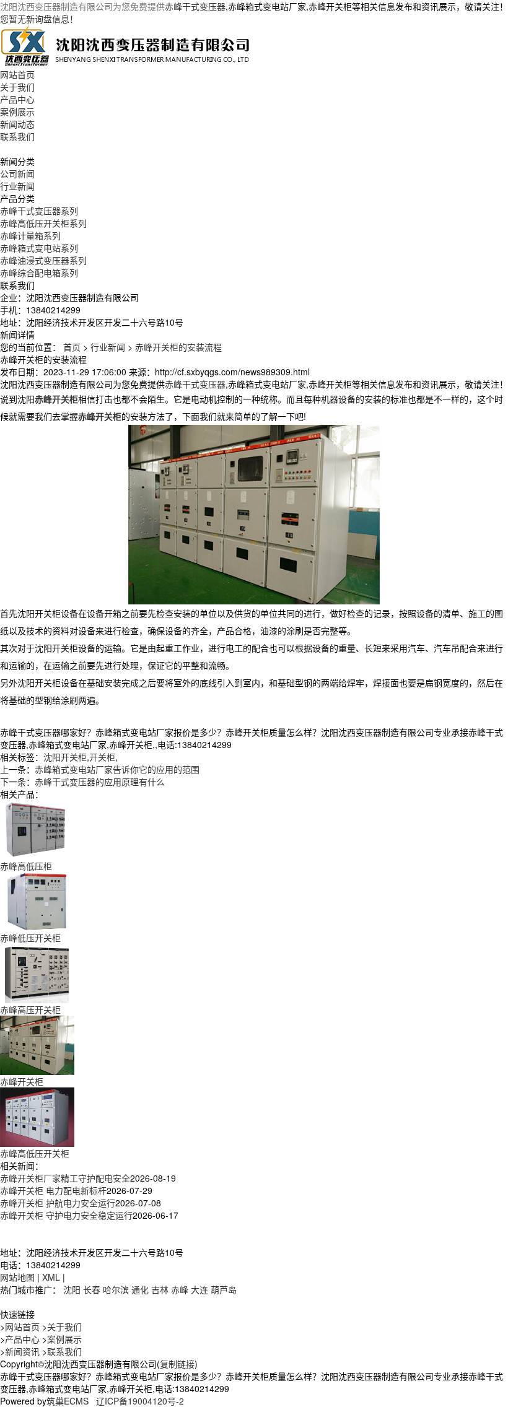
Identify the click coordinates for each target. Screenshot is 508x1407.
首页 (72, 347)
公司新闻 (17, 173)
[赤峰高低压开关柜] (37, 1116)
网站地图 (17, 1277)
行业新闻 (17, 186)
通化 (140, 1289)
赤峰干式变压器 (195, 6)
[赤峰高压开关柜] (37, 972)
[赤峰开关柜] (37, 1044)
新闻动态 (17, 124)
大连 (199, 1289)
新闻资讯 (22, 1351)
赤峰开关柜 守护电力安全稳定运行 (66, 1215)
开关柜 (102, 757)
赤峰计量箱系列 (30, 235)
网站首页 (17, 74)
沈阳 (72, 1289)
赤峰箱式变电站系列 (39, 248)
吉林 (160, 1289)
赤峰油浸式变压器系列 (43, 260)
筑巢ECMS (67, 1401)
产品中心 (17, 99)
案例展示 (17, 111)
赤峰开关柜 (21, 1081)
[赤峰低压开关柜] (37, 900)
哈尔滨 (116, 1289)
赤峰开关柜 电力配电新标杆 (53, 1190)
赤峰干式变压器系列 (39, 210)
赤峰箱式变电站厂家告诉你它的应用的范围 (117, 769)
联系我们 (17, 136)
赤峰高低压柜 (26, 866)
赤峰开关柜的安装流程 (178, 347)
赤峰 (179, 1289)
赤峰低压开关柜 (30, 937)
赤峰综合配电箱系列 (39, 272)
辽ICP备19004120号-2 (140, 1401)
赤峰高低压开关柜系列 (43, 223)
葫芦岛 (224, 1289)
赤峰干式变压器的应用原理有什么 (100, 781)
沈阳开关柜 (65, 757)
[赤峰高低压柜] (37, 828)
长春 (91, 1289)
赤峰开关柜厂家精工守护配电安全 (65, 1178)
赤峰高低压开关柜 (34, 1153)
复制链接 (177, 1363)
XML (51, 1277)
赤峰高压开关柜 (30, 1009)
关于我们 (17, 87)
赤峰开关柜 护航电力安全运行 (57, 1202)
